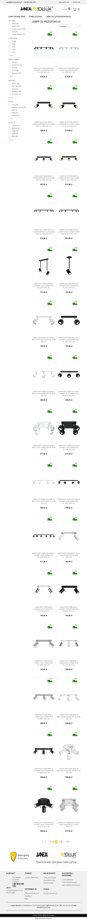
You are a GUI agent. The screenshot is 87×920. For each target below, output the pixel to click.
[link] (14, 24)
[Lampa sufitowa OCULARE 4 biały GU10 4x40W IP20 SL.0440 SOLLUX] (43, 426)
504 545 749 (66, 905)
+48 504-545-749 (30, 2)
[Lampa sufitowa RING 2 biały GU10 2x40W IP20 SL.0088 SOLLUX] (68, 534)
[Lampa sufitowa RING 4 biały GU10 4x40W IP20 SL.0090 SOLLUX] (68, 803)
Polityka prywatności (32, 893)
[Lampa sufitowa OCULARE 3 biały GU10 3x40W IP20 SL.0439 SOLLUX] (43, 372)
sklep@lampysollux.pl (14, 2)
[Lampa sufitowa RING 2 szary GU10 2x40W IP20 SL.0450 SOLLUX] (43, 641)
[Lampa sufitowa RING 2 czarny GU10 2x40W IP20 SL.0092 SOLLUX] (68, 587)
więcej (11, 55)
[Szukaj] (69, 8)
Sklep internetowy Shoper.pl (43, 918)
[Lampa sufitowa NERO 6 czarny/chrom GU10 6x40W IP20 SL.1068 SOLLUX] (43, 210)
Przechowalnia (48, 883)
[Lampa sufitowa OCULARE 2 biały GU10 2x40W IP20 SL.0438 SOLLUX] (43, 318)
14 (67, 842)
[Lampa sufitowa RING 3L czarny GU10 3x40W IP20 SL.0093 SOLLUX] (43, 749)
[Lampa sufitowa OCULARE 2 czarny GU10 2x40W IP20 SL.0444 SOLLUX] (68, 318)
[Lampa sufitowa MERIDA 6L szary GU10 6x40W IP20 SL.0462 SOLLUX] (68, 49)
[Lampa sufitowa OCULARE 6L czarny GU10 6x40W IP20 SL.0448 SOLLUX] (43, 534)
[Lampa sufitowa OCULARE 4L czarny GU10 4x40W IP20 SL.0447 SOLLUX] (68, 480)
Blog (26, 899)
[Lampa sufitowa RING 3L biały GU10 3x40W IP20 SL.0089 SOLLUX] (68, 695)
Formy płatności (67, 880)
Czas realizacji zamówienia (71, 885)
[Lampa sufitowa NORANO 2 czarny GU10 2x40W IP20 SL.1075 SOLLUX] (43, 264)
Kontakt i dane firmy (50, 893)
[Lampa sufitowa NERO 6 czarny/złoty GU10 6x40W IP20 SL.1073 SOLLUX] (68, 210)
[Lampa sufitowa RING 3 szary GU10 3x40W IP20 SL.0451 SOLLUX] (43, 695)
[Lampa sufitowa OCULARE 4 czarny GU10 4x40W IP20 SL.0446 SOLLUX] (68, 426)
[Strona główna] (43, 9)
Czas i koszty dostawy (69, 882)
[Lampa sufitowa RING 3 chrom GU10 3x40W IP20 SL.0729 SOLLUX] (68, 641)
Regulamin (28, 896)
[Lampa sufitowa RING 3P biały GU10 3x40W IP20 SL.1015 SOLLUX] (68, 749)
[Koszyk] (76, 9)
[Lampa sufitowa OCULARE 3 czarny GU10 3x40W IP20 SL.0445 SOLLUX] (68, 372)
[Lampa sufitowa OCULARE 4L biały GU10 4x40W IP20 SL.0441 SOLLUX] (43, 480)
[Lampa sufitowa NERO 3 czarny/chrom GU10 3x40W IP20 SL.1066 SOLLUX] (43, 156)
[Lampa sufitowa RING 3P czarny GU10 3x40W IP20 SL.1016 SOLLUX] (43, 803)
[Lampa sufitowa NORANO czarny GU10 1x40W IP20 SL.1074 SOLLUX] (68, 264)
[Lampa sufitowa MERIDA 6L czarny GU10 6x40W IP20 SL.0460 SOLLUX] (43, 49)
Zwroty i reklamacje (31, 877)
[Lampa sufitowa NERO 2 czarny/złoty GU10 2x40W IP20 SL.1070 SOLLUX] (68, 102)
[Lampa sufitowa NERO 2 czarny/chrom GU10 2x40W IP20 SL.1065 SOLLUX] (43, 102)
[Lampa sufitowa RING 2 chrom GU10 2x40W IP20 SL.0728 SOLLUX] (43, 587)
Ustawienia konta (49, 880)
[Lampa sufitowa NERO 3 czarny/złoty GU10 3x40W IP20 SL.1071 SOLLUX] (68, 156)
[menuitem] (16, 16)
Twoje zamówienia (50, 877)
